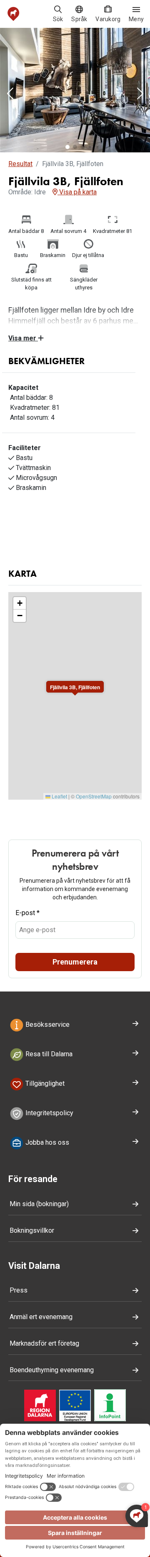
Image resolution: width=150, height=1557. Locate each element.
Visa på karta (77, 192)
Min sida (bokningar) (39, 1204)
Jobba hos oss (46, 1142)
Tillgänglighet (44, 1083)
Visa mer (23, 338)
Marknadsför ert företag (44, 1343)
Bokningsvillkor (32, 1230)
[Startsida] (13, 14)
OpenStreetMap (94, 796)
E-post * (27, 913)
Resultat (20, 164)
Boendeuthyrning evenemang (52, 1370)
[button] (10, 94)
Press (19, 1290)
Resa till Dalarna (48, 1054)
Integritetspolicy (48, 1113)
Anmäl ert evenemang (41, 1317)
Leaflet (58, 796)
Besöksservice (47, 1025)
